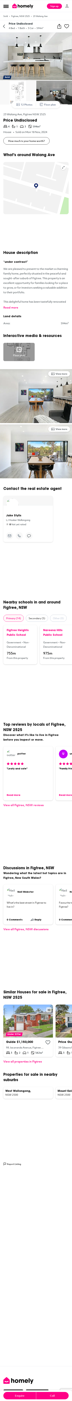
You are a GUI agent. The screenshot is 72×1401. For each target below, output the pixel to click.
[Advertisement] (36, 232)
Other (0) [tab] (58, 618)
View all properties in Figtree (22, 1061)
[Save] (66, 26)
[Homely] (36, 1380)
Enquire (19, 1395)
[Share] (59, 26)
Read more (10, 307)
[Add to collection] (48, 1042)
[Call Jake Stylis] (19, 535)
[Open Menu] (6, 6)
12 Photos (26, 104)
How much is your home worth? (26, 141)
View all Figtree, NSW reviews (23, 805)
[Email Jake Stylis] (9, 535)
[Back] (4, 26)
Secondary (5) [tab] (37, 618)
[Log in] (67, 6)
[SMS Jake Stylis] (28, 535)
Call (52, 1395)
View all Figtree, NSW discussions (26, 929)
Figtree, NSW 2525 (20, 16)
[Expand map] (63, 167)
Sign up (54, 6)
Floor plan (50, 104)
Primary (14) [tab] (13, 618)
